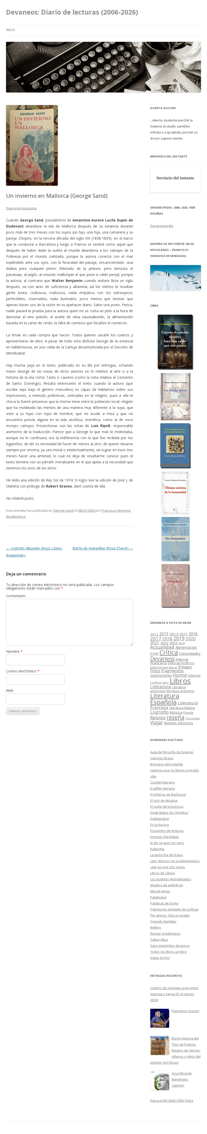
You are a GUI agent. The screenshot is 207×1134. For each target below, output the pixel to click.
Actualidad (162, 647)
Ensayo (185, 667)
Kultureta (157, 849)
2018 (167, 638)
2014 (173, 633)
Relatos (158, 718)
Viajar (156, 722)
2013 (163, 634)
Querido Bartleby (163, 921)
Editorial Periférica (181, 663)
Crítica (169, 652)
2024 (181, 643)
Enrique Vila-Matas (164, 836)
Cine (154, 653)
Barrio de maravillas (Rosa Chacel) (102, 548)
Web (9, 690)
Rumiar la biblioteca (165, 933)
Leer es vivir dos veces (167, 867)
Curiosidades (189, 653)
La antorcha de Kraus (166, 855)
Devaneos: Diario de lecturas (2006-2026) (72, 12)
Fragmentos (172, 670)
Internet (194, 675)
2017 (155, 638)
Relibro (155, 927)
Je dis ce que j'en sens (167, 842)
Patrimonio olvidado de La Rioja (174, 909)
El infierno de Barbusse (168, 794)
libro (165, 682)
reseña (176, 717)
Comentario (15, 595)
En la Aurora (159, 824)
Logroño (159, 712)
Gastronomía (161, 675)
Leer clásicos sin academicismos (175, 861)
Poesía (188, 712)
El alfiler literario (162, 788)
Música (176, 712)
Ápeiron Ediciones (178, 723)
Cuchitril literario (162, 782)
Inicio (10, 30)
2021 (154, 642)
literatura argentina (180, 691)
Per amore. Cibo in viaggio (170, 915)
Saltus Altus (159, 939)
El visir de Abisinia (163, 800)
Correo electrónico (23, 671)
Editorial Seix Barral (163, 667)
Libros (180, 681)
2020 (191, 638)
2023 (173, 642)
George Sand (63, 510)
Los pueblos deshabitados (170, 879)
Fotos (155, 670)
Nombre (14, 651)
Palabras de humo (164, 903)
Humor (180, 675)
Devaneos (162, 658)
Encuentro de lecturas (167, 830)
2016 (193, 634)
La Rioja (155, 682)
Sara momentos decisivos (170, 945)
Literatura (160, 687)
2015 (183, 634)
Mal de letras (160, 891)
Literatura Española (164, 698)
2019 (179, 638)
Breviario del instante (166, 764)
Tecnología (193, 718)
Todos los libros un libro (168, 951)
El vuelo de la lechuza (166, 806)
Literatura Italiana (182, 707)
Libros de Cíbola (162, 873)
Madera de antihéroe (166, 885)
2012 (154, 634)
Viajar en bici (160, 957)
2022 (164, 642)
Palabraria (158, 897)
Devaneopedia (161, 225)
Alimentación (186, 647)
